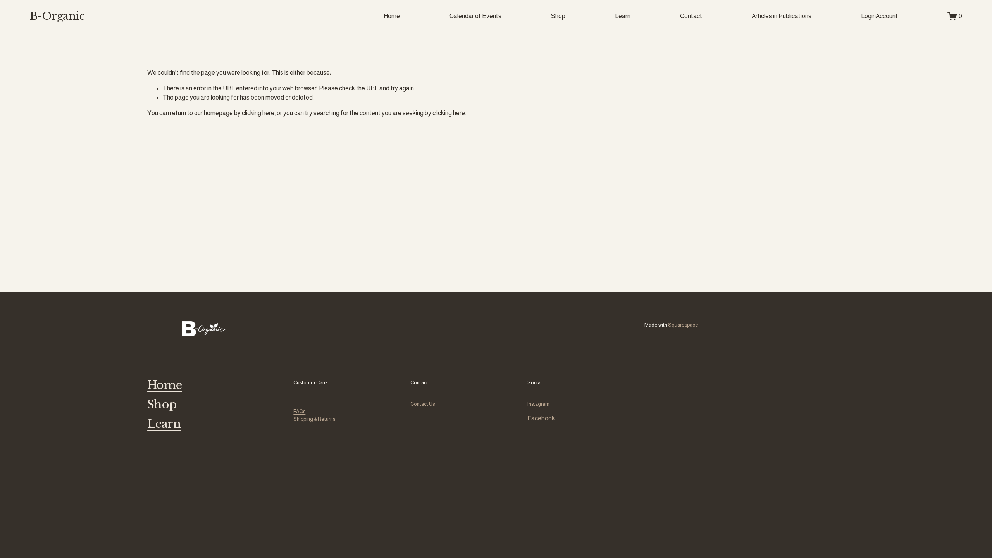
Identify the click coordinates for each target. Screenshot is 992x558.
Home (392, 16)
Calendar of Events (475, 16)
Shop (558, 16)
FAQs (299, 411)
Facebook (541, 418)
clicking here (258, 113)
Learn (622, 16)
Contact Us (422, 404)
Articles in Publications (781, 16)
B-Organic (57, 16)
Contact (691, 16)
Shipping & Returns (314, 419)
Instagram (538, 404)
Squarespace (683, 325)
